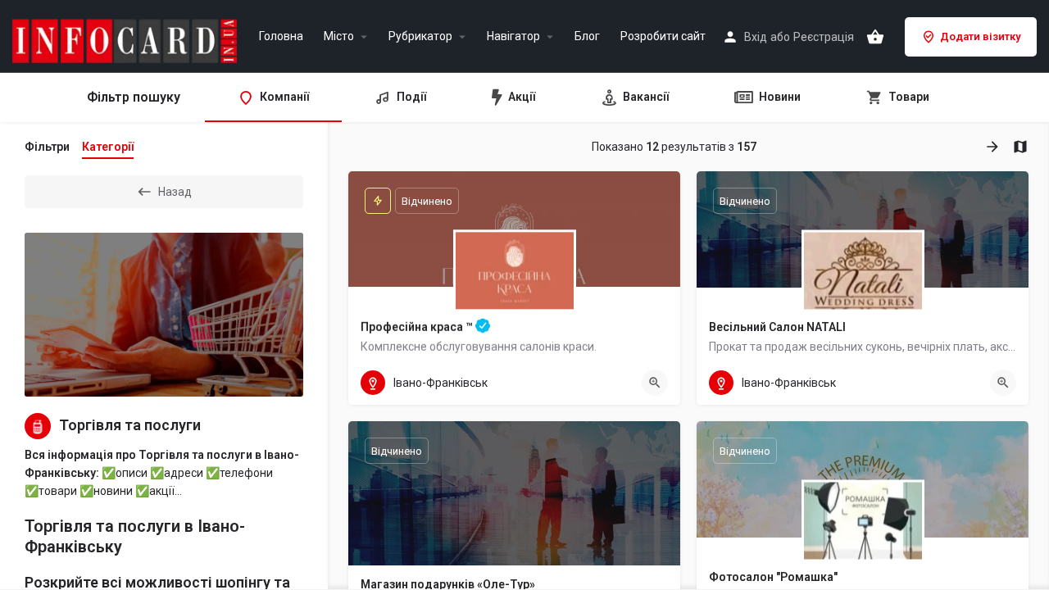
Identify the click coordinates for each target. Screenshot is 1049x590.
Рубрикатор (420, 36)
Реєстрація (823, 36)
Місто (339, 36)
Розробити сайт (663, 36)
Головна (281, 36)
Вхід (755, 36)
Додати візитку (980, 36)
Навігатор (513, 36)
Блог (587, 36)
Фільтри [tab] (47, 146)
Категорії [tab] (108, 146)
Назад (175, 191)
